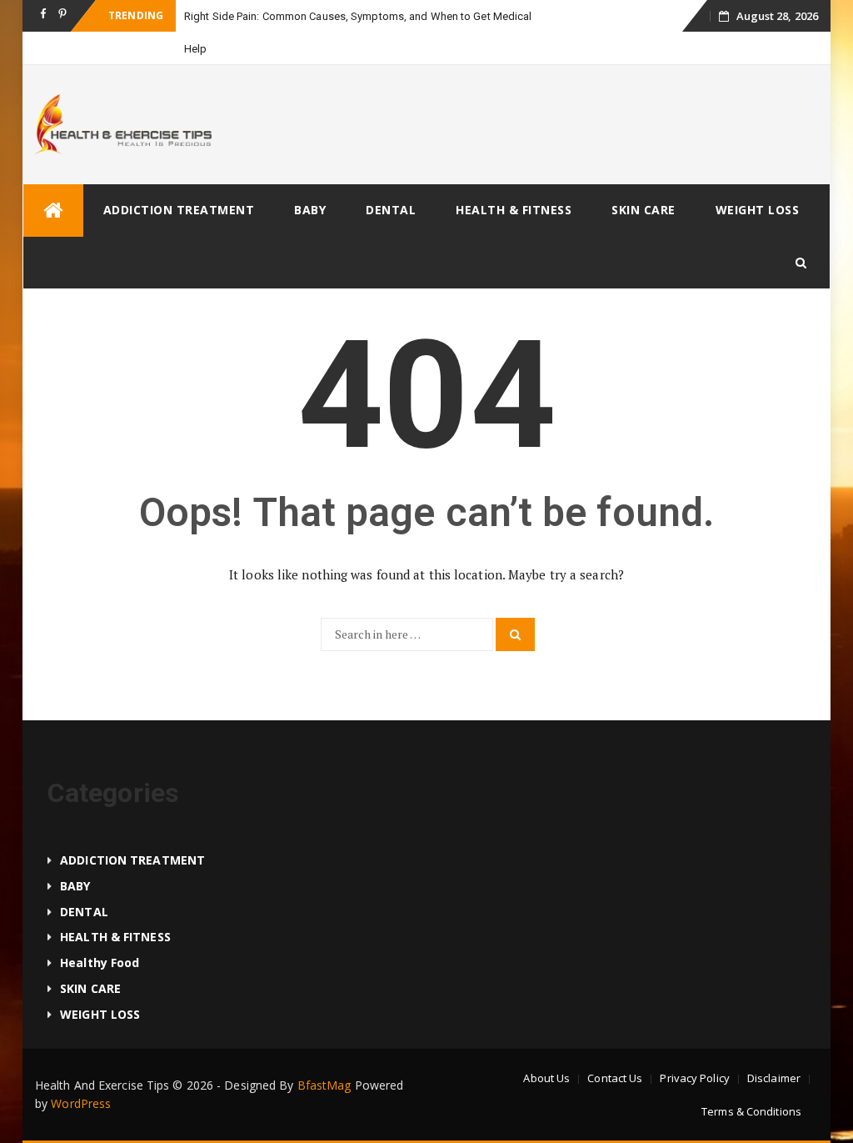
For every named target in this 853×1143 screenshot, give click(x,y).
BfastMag (324, 1085)
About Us (546, 1077)
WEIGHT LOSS (758, 210)
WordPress (81, 1103)
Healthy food (99, 962)
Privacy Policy (694, 1077)
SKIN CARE (643, 210)
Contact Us (614, 1077)
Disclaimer (774, 1077)
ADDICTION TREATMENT (179, 210)
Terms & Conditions (751, 1111)
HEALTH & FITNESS (513, 210)
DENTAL (391, 210)
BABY (310, 210)
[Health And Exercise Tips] (53, 210)
